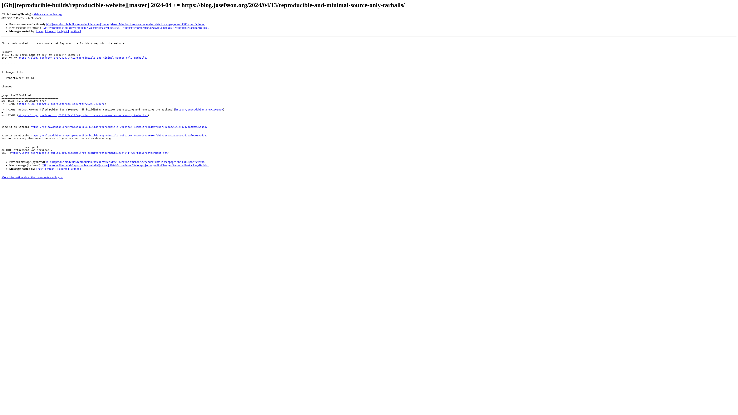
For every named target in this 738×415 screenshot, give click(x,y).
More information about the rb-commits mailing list (32, 177)
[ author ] (75, 31)
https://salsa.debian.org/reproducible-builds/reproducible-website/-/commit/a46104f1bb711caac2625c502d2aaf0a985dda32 (119, 126)
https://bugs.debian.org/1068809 (199, 109)
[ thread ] (50, 31)
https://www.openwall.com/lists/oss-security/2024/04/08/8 (61, 103)
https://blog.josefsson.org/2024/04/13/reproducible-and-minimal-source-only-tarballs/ (83, 57)
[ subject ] (63, 31)
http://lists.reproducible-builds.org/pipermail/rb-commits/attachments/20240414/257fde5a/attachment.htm (89, 152)
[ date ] (40, 31)
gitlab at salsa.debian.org (47, 14)
